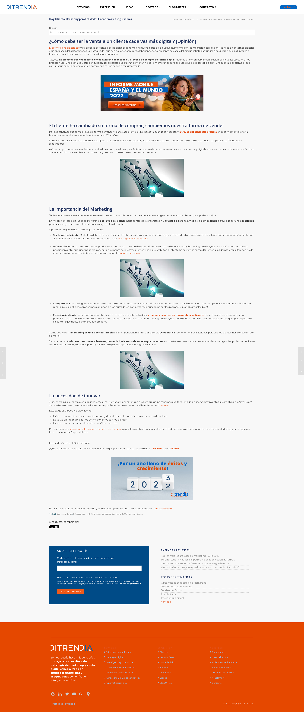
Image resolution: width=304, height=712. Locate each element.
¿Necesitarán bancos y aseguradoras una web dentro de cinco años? (200, 567)
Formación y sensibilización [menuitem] (120, 672)
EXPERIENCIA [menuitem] (108, 7)
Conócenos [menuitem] (218, 652)
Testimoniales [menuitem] (167, 657)
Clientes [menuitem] (164, 652)
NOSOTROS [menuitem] (151, 7)
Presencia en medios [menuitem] (223, 672)
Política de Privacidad (63, 704)
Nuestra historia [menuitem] (220, 657)
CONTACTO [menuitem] (206, 7)
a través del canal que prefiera (198, 131)
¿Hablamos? (288, 7)
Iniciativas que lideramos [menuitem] (224, 662)
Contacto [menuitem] (217, 683)
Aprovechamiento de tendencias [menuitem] (123, 678)
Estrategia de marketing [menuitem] (118, 652)
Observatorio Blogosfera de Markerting (183, 582)
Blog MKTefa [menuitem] (166, 683)
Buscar (53, 28)
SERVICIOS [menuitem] (83, 7)
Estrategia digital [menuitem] (114, 657)
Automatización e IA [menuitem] (116, 683)
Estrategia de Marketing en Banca (127, 514)
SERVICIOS (110, 647)
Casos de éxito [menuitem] (167, 662)
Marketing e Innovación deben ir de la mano (95, 429)
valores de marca (130, 253)
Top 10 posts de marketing (176, 586)
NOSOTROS (216, 647)
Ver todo (166, 601)
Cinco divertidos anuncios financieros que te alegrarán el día (195, 563)
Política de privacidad (130, 583)
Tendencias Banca (171, 590)
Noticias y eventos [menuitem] (221, 667)
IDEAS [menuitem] (129, 7)
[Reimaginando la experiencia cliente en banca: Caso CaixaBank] (301, 361)
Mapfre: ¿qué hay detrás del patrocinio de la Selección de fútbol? (198, 559)
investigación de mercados (133, 238)
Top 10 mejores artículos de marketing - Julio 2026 (190, 555)
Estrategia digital (64, 514)
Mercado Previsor (162, 508)
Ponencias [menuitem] (165, 672)
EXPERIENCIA (165, 647)
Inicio (186, 19)
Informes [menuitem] (164, 667)
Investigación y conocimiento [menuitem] (121, 662)
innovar (165, 405)
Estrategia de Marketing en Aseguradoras (92, 514)
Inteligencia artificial (172, 598)
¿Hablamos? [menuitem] (218, 678)
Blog (192, 19)
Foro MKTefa (168, 594)
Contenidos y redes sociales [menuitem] (120, 667)
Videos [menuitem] (163, 678)
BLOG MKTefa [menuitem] (177, 7)
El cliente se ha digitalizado (64, 47)
